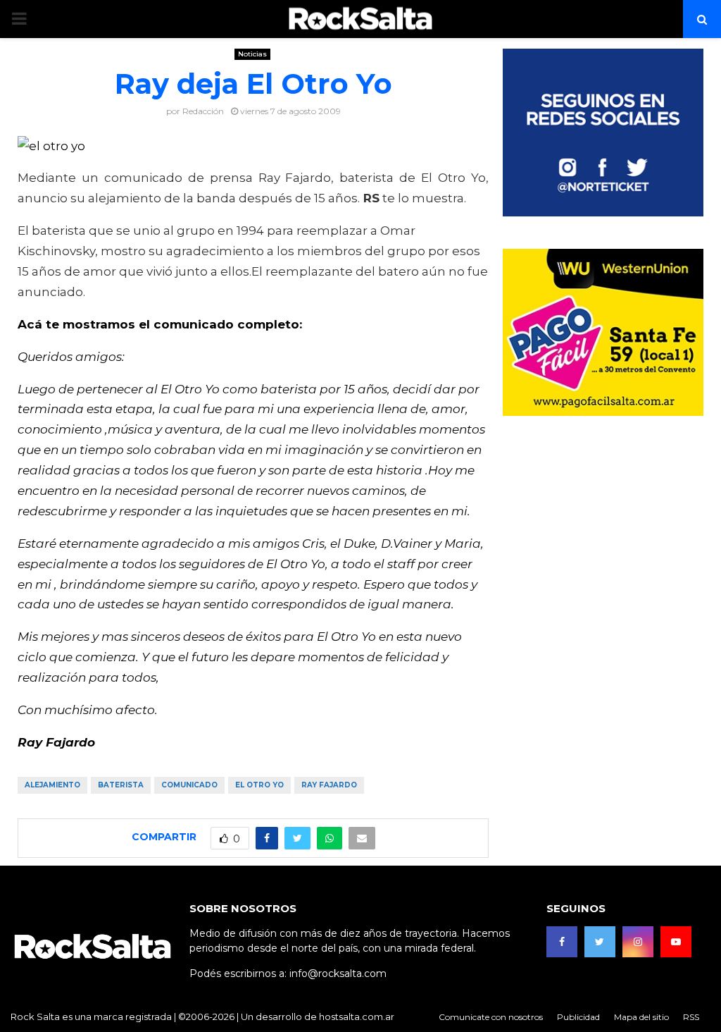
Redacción (203, 111)
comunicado (189, 785)
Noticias (252, 54)
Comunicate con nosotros (491, 1017)
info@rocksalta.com (338, 973)
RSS (691, 1017)
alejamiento (52, 785)
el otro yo (259, 785)
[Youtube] (675, 941)
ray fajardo (329, 785)
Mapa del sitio (641, 1017)
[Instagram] (637, 941)
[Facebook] (561, 941)
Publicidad (578, 1017)
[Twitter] (599, 941)
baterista (121, 785)
